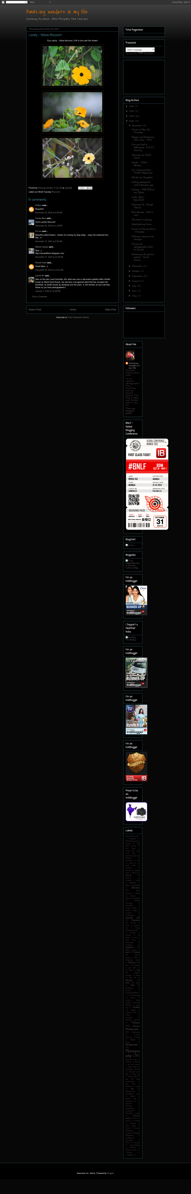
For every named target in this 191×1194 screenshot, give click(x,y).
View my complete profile (130, 410)
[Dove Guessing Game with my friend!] (136, 615)
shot (138, 1086)
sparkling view (133, 1094)
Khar (138, 983)
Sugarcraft (130, 1111)
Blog (127, 885)
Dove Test (130, 940)
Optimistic (136, 1032)
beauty (129, 875)
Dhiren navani (41, 247)
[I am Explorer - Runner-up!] (136, 687)
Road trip (136, 1074)
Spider (132, 1096)
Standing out (131, 1101)
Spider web (131, 1099)
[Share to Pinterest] (90, 188)
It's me (38, 231)
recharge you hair (133, 1069)
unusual (137, 1143)
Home (73, 309)
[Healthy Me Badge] (133, 640)
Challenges (130, 915)
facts (128, 952)
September (137, 276)
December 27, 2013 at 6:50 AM (48, 241)
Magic (133, 1010)
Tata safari (131, 1126)
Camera (129, 913)
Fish (135, 958)
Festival (137, 952)
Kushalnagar (135, 995)
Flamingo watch (133, 960)
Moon (128, 1015)
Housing (129, 980)
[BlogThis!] (82, 188)
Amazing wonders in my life (57, 12)
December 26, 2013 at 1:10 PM (48, 226)
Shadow (129, 1086)
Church (133, 923)
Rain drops (132, 1067)
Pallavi (38, 205)
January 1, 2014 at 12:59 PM (47, 291)
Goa (138, 970)
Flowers (132, 962)
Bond (138, 893)
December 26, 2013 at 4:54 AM (48, 212)
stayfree (129, 1103)
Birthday (132, 883)
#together (133, 839)
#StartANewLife (132, 836)
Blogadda (136, 885)
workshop (129, 1155)
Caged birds (131, 908)
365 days (130, 848)
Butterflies (130, 906)
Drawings (129, 942)
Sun (135, 1118)
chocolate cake (133, 918)
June (134, 291)
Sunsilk (137, 1121)
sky (132, 1089)
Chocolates (135, 920)
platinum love (131, 1059)
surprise (133, 1123)
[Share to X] (85, 188)
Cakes (135, 910)
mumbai (129, 1017)
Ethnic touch (131, 950)
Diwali (128, 935)
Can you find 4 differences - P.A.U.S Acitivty (143, 147)
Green (137, 975)
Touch (128, 1128)
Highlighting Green (142, 224)
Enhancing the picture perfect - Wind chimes (143, 257)
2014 (132, 116)
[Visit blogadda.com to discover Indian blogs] (133, 568)
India (128, 983)
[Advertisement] (140, 76)
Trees (128, 1143)
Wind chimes (131, 1150)
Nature (135, 1022)
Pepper (132, 1040)
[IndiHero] (136, 781)
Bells (138, 880)
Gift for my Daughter (142, 177)
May (135, 296)
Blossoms (56, 192)
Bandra (128, 870)
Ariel (131, 863)
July (134, 286)
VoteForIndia (135, 1145)
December (137, 125)
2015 (132, 111)
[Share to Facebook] (88, 188)
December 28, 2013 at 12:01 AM (49, 270)
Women (129, 1152)
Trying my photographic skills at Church (142, 247)
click (127, 925)
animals (129, 861)
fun (127, 965)
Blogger (110, 1173)
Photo (128, 1042)
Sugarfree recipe (133, 1113)
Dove (135, 938)
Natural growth (133, 1020)
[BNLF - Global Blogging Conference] (147, 530)
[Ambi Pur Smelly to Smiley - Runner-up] (136, 734)
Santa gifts (132, 1076)
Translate (148, 53)
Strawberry (130, 1108)
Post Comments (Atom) (78, 317)
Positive (128, 1062)
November (137, 266)
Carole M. (39, 276)
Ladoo (132, 998)
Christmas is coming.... (142, 219)
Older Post (110, 309)
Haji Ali (132, 978)
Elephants (130, 947)
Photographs (132, 1044)
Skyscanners (130, 1091)
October (136, 271)
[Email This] (79, 188)
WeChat (133, 1148)
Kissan (128, 990)
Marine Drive (131, 1013)
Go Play (129, 970)
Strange (129, 1106)
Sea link (130, 1084)
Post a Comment (39, 297)
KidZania (129, 988)
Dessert (133, 933)
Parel (138, 1037)
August (136, 281)
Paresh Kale (40, 263)
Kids (132, 985)
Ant (138, 861)
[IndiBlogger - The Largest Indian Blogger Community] (136, 820)
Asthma (129, 868)
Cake (127, 910)
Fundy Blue (40, 218)
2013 (132, 121)
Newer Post (35, 309)
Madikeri (136, 1007)
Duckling (129, 945)
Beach (135, 873)
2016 (132, 106)
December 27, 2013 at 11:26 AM (49, 257)
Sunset (128, 1121)
